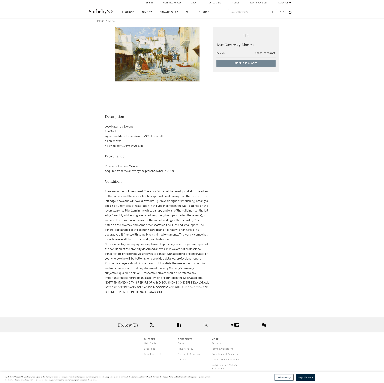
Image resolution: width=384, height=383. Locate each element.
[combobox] (252, 12)
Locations (149, 349)
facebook (179, 325)
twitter (152, 325)
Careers (182, 359)
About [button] (194, 3)
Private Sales (169, 12)
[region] (192, 377)
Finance (204, 12)
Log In (149, 3)
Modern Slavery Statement (226, 359)
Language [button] (283, 3)
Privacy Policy (185, 349)
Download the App (154, 354)
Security (216, 343)
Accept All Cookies (305, 377)
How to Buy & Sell (258, 3)
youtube (235, 325)
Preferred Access (172, 3)
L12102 (100, 21)
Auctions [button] (128, 12)
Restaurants (214, 3)
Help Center (150, 343)
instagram (206, 325)
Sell (188, 12)
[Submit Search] (273, 12)
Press (181, 343)
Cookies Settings (284, 377)
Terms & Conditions (223, 349)
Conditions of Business (225, 354)
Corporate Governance (190, 354)
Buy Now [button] (147, 12)
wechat (264, 325)
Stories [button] (235, 3)
